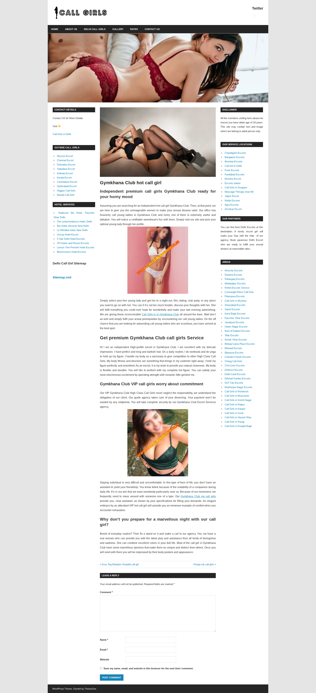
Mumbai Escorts (233, 161)
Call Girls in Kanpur (235, 408)
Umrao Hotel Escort (67, 234)
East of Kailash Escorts (237, 330)
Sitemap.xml (62, 277)
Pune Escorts (232, 170)
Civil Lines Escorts (235, 365)
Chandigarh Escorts (235, 152)
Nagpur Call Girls (66, 190)
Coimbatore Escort (67, 181)
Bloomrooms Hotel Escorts (71, 251)
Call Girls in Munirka (235, 300)
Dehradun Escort (66, 164)
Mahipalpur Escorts (235, 283)
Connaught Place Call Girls (239, 292)
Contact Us (152, 29)
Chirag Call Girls (233, 361)
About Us (71, 29)
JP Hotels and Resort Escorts (73, 243)
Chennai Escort (65, 160)
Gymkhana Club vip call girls (198, 496)
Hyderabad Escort (67, 186)
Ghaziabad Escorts (235, 305)
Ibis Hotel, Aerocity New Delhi (73, 225)
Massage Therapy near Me (239, 191)
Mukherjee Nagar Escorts (238, 387)
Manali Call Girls (66, 194)
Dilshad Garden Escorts (237, 378)
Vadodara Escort (66, 168)
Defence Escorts (234, 369)
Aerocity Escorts (234, 270)
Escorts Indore (232, 183)
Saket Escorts (232, 309)
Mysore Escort (65, 156)
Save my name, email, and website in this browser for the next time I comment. (148, 668)
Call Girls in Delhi (62, 134)
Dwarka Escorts (233, 274)
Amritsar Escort (233, 209)
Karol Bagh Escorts (235, 313)
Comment (106, 592)
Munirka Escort (233, 178)
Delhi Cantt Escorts (235, 374)
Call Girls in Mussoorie (237, 395)
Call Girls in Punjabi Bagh (238, 426)
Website (104, 659)
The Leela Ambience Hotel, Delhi (74, 221)
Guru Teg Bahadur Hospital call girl (120, 564)
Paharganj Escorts (235, 279)
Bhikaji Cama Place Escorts (240, 343)
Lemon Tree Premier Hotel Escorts (75, 247)
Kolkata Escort (65, 173)
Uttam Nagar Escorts (236, 326)
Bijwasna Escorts (234, 352)
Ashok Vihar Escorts (236, 339)
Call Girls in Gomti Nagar (238, 400)
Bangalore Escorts (235, 157)
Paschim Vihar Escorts (237, 318)
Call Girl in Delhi (233, 165)
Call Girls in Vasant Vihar (238, 417)
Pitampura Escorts (235, 296)
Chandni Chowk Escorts (238, 356)
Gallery (117, 29)
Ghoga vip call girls (203, 564)
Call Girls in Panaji (234, 421)
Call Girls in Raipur (235, 404)
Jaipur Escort (232, 196)
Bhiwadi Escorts (233, 348)
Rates (134, 29)
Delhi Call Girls (94, 29)
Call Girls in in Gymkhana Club (160, 314)
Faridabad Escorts (234, 174)
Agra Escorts (232, 204)
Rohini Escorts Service (237, 287)
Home (54, 29)
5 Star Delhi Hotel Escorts (71, 238)
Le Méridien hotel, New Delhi (72, 230)
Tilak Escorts (232, 335)
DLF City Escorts (234, 382)
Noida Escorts (232, 200)
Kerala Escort (64, 177)
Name (104, 639)
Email (104, 649)
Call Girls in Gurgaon (236, 187)
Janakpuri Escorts (234, 322)
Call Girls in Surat (234, 413)
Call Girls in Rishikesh (236, 391)
